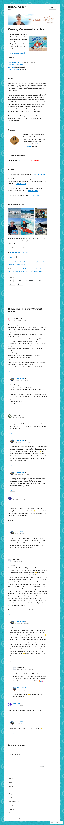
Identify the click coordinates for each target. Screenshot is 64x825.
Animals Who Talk (14, 801)
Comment (41, 766)
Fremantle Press (13, 62)
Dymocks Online (13, 69)
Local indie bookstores (15, 65)
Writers (11, 805)
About (11, 782)
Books (11, 786)
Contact (11, 813)
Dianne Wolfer (17, 6)
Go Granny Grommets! (17, 53)
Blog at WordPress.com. (23, 818)
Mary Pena (16, 704)
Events (11, 797)
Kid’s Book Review (39, 174)
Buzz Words (35, 195)
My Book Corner (33, 190)
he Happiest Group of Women (18, 252)
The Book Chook (21, 183)
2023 (9, 248)
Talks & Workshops (14, 790)
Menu (52, 8)
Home (11, 778)
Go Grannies (12, 257)
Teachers (11, 809)
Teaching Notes (23, 160)
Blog (10, 794)
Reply (10, 371)
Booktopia (11, 67)
